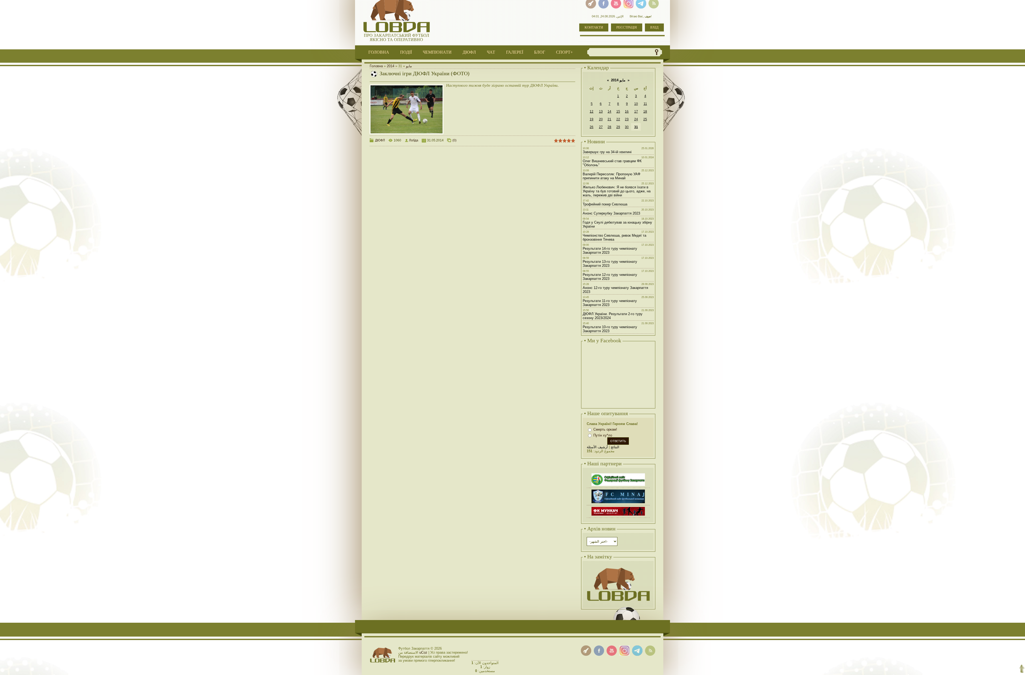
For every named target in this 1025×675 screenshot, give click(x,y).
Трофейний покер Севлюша (605, 204)
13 (601, 111)
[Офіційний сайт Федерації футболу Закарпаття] (618, 474)
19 (591, 119)
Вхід (654, 27)
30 (627, 127)
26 (591, 127)
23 (627, 119)
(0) (454, 140)
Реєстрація (626, 27)
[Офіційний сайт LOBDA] (618, 567)
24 (636, 119)
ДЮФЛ (380, 140)
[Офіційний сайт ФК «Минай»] (618, 490)
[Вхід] (586, 650)
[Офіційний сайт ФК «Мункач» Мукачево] (618, 508)
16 (627, 111)
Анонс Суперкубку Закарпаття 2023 (611, 213)
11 (645, 104)
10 (636, 104)
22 (618, 119)
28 (609, 127)
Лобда (413, 140)
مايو (409, 66)
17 (636, 111)
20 (601, 119)
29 (618, 127)
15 (618, 111)
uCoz (423, 652)
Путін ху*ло (602, 435)
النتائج (615, 447)
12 (591, 111)
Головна (376, 66)
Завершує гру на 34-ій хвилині (607, 152)
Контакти (594, 27)
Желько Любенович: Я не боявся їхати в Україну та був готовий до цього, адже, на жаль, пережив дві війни (617, 191)
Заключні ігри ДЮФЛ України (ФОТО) (425, 73)
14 (609, 111)
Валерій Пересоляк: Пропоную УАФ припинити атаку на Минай (611, 176)
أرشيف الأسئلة (597, 447)
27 (601, 127)
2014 (390, 66)
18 (645, 111)
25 (645, 119)
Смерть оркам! (605, 429)
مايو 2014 (618, 80)
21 (609, 119)
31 (636, 127)
